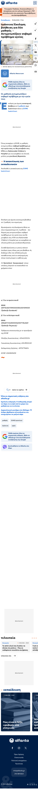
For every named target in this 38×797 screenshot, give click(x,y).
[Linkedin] (35, 52)
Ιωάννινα (5, 426)
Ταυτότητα (19, 764)
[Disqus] (19, 482)
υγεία (13, 426)
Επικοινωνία (19, 757)
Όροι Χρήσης (19, 754)
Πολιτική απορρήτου (19, 760)
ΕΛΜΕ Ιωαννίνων (16, 420)
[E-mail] (35, 71)
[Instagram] (19, 748)
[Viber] (35, 58)
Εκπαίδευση (5, 20)
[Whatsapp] (35, 65)
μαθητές (22, 106)
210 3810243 (19, 774)
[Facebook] (35, 38)
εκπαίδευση (12, 690)
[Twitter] (35, 45)
